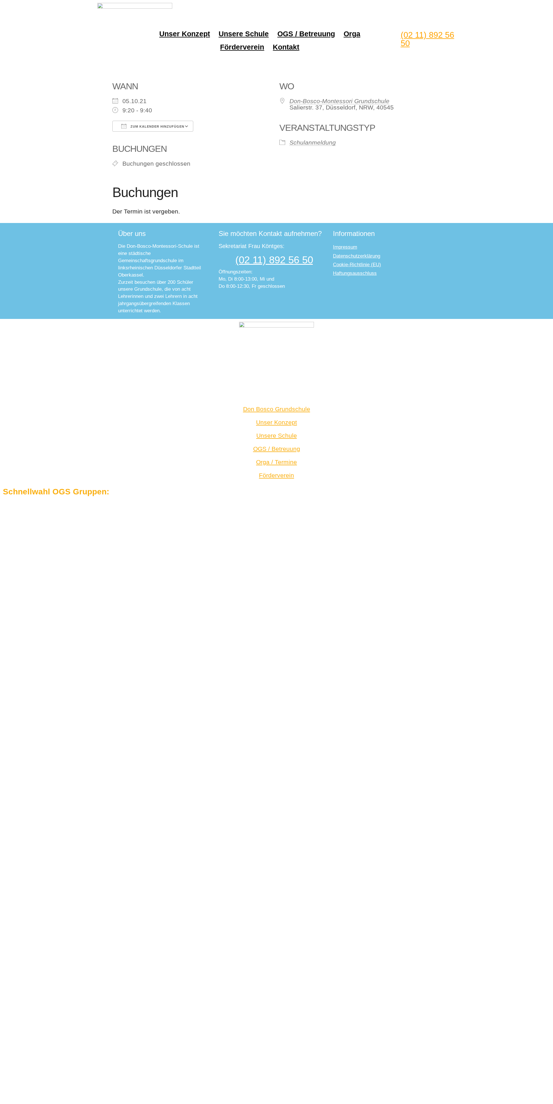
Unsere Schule (244, 34)
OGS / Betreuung (306, 34)
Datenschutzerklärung (356, 256)
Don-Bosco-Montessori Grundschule (339, 101)
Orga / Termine (276, 462)
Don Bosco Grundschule (276, 409)
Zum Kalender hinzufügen (156, 126)
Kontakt (286, 47)
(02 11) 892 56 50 (427, 39)
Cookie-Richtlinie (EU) (357, 264)
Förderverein (242, 47)
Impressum (345, 247)
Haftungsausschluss (355, 273)
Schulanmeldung (312, 142)
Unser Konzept (184, 34)
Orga (352, 34)
